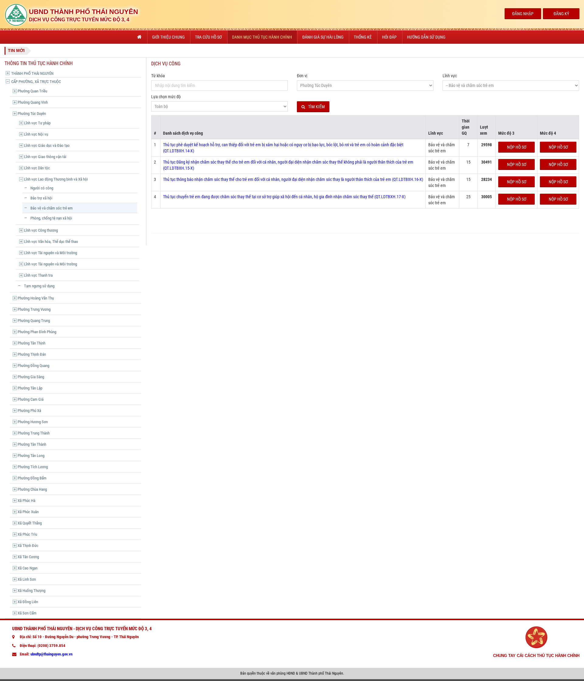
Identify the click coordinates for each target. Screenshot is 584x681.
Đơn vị (302, 75)
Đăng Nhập (523, 13)
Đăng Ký (561, 13)
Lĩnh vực (450, 75)
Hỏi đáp (389, 37)
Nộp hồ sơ (516, 147)
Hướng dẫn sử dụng (426, 37)
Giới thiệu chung (168, 37)
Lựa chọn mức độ (166, 96)
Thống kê (363, 37)
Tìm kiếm (316, 106)
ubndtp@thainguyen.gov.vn (51, 654)
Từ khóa (158, 75)
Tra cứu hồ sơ (208, 37)
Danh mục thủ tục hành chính (262, 37)
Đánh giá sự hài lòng (322, 37)
